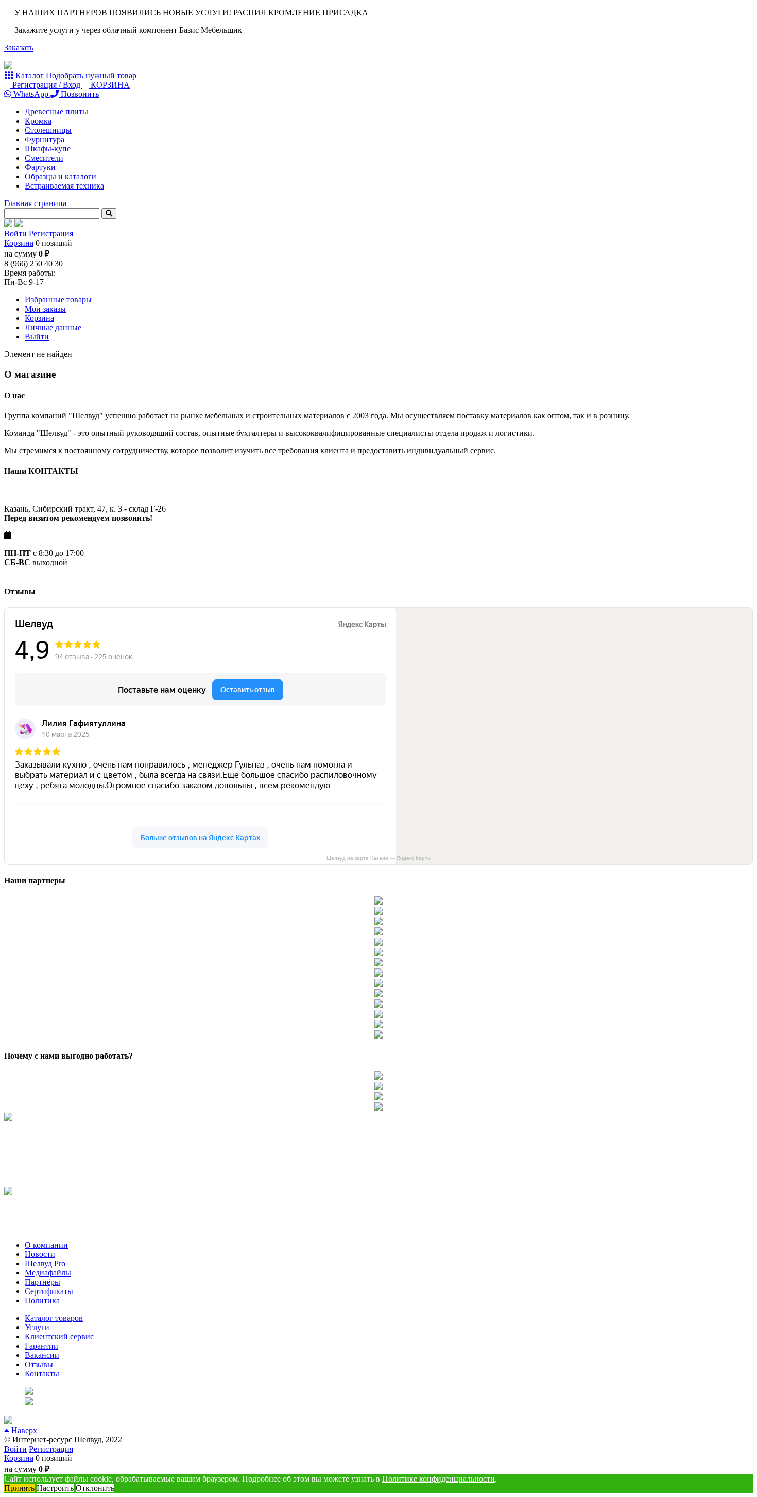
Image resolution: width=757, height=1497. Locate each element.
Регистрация (51, 233)
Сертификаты (49, 1291)
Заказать (18, 47)
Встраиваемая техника (64, 185)
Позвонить (79, 94)
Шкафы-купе (48, 148)
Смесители (44, 158)
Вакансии (42, 1355)
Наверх (23, 1430)
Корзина (18, 243)
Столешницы (48, 130)
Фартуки (40, 167)
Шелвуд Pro (45, 1263)
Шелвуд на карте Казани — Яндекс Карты (378, 858)
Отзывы (39, 1364)
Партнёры (42, 1282)
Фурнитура (44, 139)
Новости (40, 1254)
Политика (42, 1300)
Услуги (37, 1327)
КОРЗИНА (109, 84)
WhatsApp (30, 94)
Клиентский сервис (59, 1336)
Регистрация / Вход (46, 84)
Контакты (42, 1373)
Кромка (38, 120)
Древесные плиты (56, 111)
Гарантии (41, 1345)
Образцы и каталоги (60, 176)
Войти (15, 233)
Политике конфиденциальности (438, 1478)
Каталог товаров (54, 1318)
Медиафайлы (48, 1272)
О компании (46, 1244)
